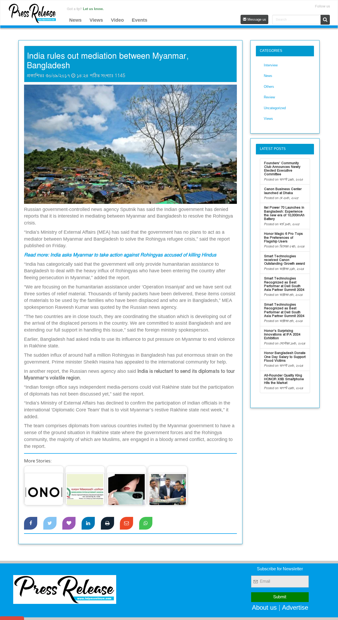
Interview (271, 65)
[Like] (69, 523)
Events (139, 20)
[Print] (107, 523)
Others (269, 87)
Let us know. (93, 9)
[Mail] (126, 523)
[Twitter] (50, 523)
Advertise (295, 607)
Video (117, 20)
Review (269, 97)
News (75, 20)
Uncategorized (275, 108)
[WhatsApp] (145, 523)
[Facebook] (30, 523)
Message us (256, 19)
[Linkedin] (88, 523)
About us (264, 607)
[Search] (325, 20)
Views (96, 20)
